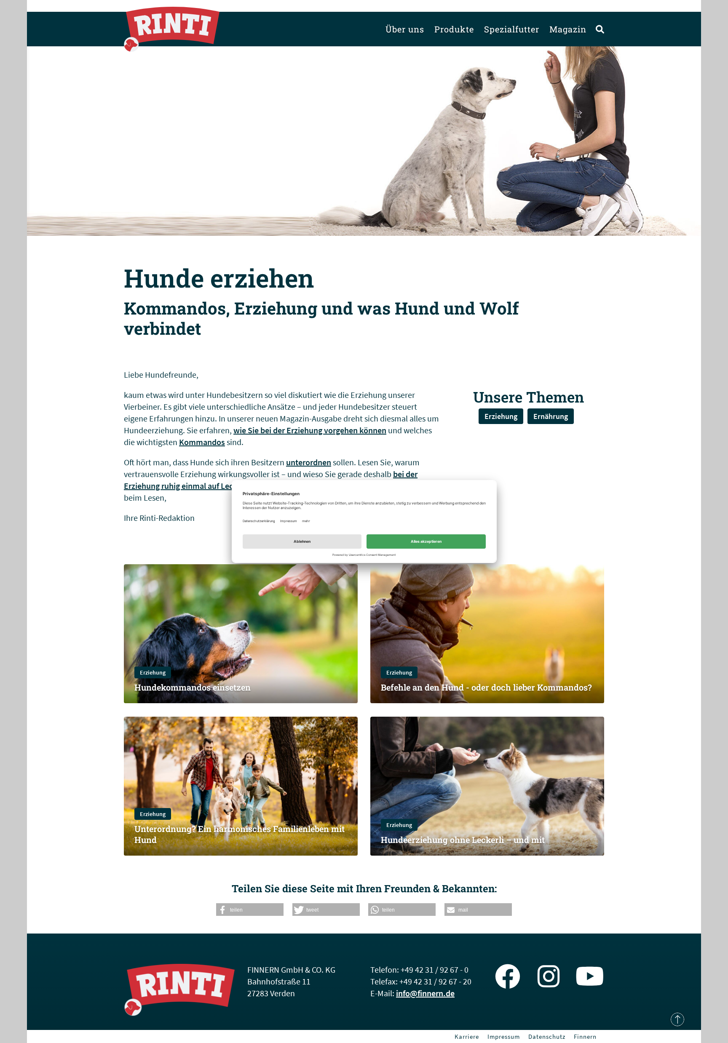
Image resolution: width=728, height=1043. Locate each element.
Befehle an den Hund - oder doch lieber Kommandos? (486, 687)
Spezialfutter (511, 29)
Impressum (503, 1036)
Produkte (454, 29)
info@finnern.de (425, 993)
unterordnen (308, 462)
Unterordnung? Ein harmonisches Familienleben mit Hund (239, 834)
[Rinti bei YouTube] (589, 976)
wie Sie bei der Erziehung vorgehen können (309, 430)
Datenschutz (546, 1036)
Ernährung (550, 416)
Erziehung (500, 416)
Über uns (404, 29)
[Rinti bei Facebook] (507, 976)
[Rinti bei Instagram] (549, 976)
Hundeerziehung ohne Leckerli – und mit (463, 839)
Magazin (567, 29)
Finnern (585, 1036)
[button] (250, 909)
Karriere (467, 1036)
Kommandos (202, 442)
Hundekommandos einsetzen (192, 687)
